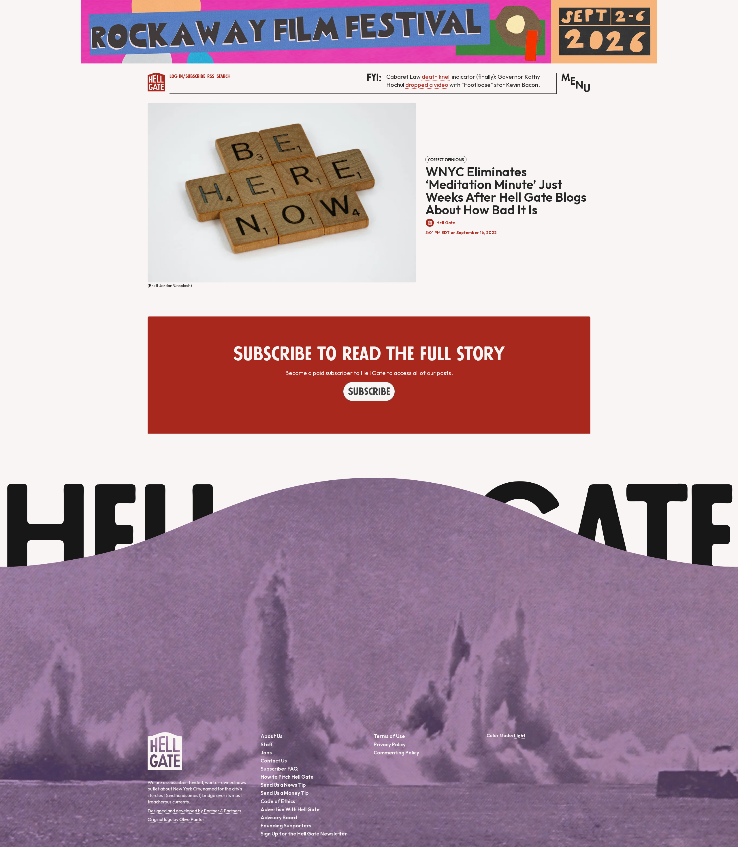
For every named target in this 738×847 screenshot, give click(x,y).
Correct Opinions (446, 160)
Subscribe (195, 76)
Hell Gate (445, 222)
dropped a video (426, 84)
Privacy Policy (390, 744)
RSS (210, 76)
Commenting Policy (396, 752)
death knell (436, 76)
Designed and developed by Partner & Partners (194, 811)
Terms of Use (389, 736)
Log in (176, 76)
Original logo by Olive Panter (176, 819)
